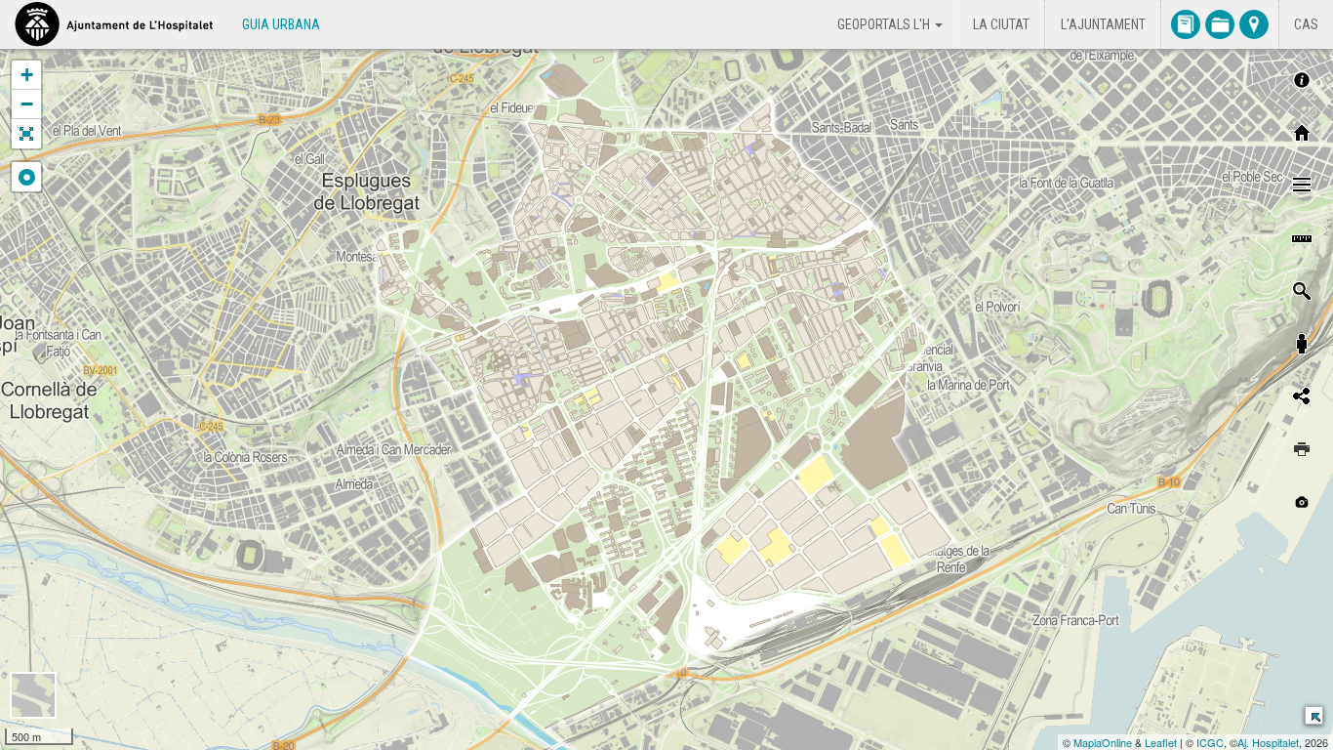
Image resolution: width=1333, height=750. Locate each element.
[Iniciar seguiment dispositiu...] (26, 176)
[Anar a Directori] (1185, 23)
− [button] (26, 104)
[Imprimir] (1301, 449)
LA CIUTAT (1001, 24)
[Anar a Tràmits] (1219, 23)
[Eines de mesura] (1301, 238)
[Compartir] (1301, 396)
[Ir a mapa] (1254, 23)
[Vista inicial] (1301, 132)
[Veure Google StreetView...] (1301, 343)
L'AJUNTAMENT (1103, 24)
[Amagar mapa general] (1313, 714)
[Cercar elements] (1301, 291)
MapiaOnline (1102, 742)
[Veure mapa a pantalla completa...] (26, 133)
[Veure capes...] (1301, 185)
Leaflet (1161, 742)
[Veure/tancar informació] (1301, 80)
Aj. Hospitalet (1268, 742)
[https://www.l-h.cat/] (113, 24)
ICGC (1210, 742)
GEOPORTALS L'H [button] (885, 24)
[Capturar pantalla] (1301, 501)
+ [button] (26, 74)
